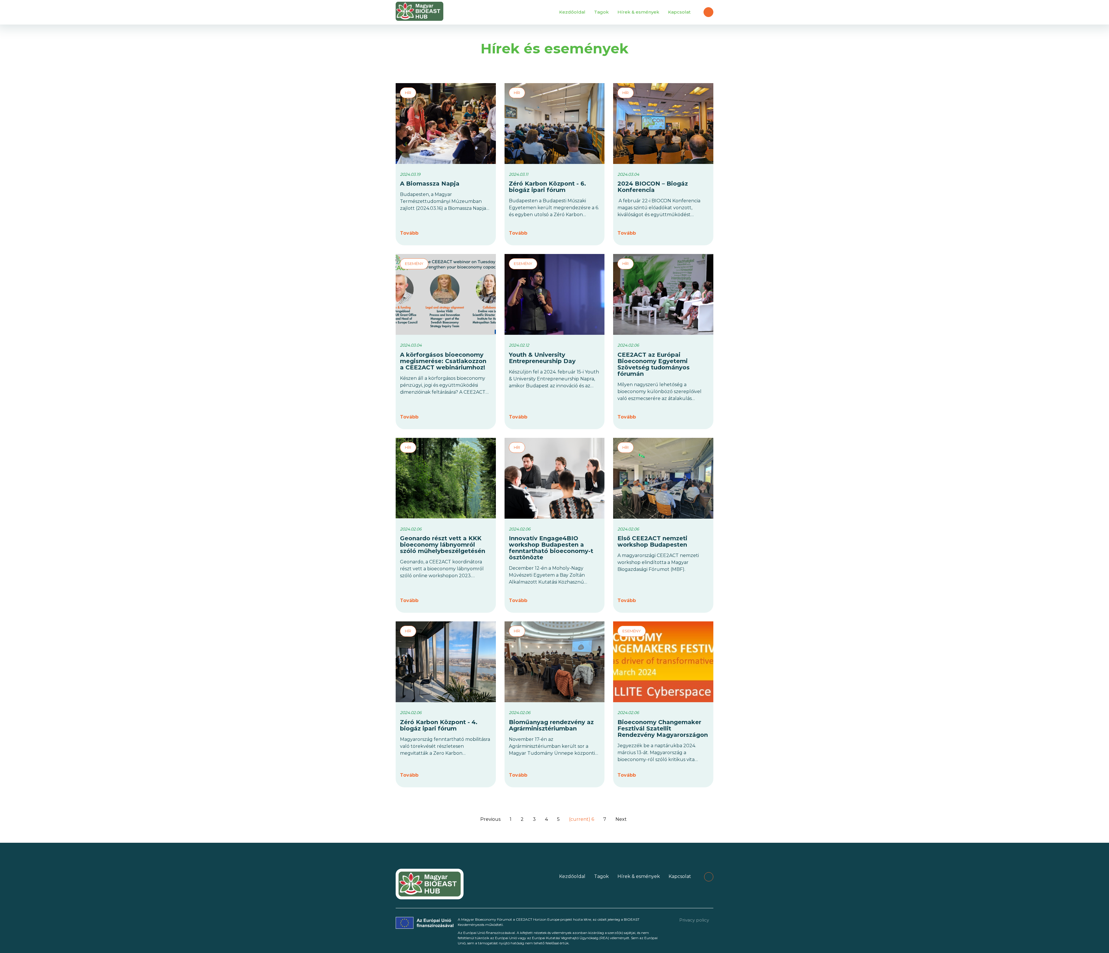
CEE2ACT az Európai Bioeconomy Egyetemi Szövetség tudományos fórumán (653, 364)
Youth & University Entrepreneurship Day (542, 358)
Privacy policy (694, 920)
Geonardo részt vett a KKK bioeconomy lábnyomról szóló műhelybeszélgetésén (442, 544)
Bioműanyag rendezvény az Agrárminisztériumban (551, 725)
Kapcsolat (679, 12)
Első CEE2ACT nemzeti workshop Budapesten (652, 541)
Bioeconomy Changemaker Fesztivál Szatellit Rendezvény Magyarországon (662, 728)
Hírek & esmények (638, 12)
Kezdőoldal (572, 12)
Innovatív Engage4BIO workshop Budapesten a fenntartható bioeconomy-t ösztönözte (551, 547)
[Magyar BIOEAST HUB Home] (419, 12)
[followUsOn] (708, 12)
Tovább (409, 233)
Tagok (601, 12)
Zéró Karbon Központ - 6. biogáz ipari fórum (547, 186)
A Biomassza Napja (429, 183)
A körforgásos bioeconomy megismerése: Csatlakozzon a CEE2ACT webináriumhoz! (443, 361)
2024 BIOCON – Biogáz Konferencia (652, 186)
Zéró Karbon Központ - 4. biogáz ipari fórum (438, 725)
